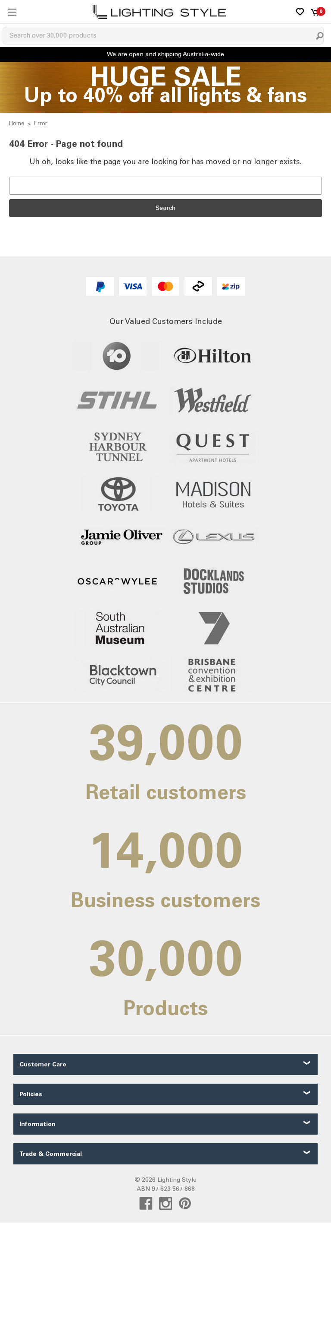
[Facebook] (146, 1203)
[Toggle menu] (12, 12)
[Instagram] (165, 1203)
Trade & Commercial (50, 1154)
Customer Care (42, 1064)
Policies (30, 1094)
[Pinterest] (185, 1203)
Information (37, 1124)
